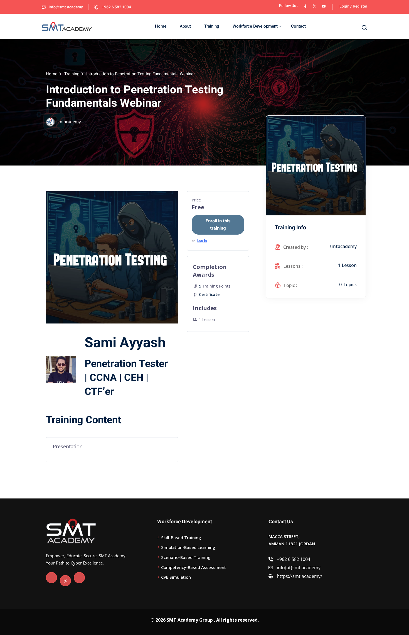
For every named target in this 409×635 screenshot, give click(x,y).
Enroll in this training (218, 224)
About (185, 26)
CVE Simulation (176, 577)
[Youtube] (79, 577)
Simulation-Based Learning (188, 547)
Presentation (68, 446)
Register (360, 6)
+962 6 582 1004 (116, 7)
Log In (202, 241)
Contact (298, 26)
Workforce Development (255, 26)
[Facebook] (51, 577)
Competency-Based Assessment (193, 567)
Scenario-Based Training (185, 557)
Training (211, 26)
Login (344, 6)
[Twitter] (65, 580)
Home (160, 26)
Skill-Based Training (181, 537)
